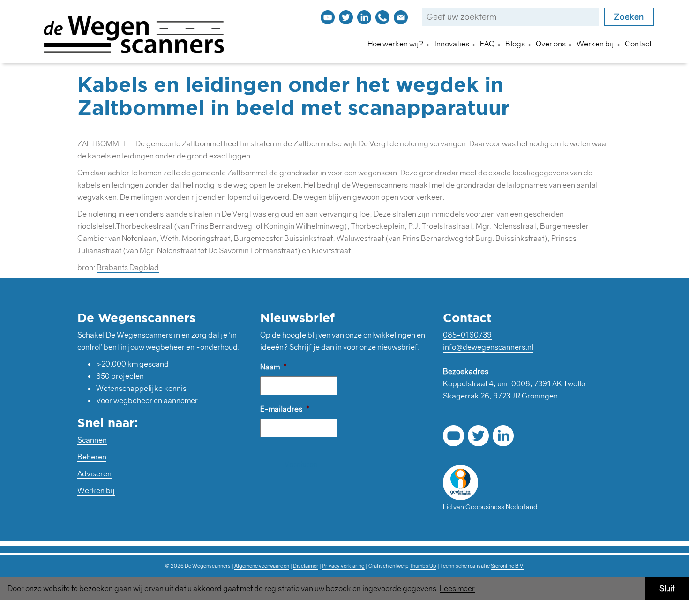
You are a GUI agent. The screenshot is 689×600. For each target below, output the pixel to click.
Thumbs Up (423, 565)
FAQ (487, 43)
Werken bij (595, 43)
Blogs (515, 43)
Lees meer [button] (457, 588)
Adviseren (94, 473)
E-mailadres (284, 408)
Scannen (92, 439)
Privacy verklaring (343, 565)
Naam (273, 366)
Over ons (551, 43)
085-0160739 (467, 334)
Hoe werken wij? (395, 43)
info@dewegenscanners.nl (488, 347)
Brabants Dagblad (128, 267)
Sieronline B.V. (507, 565)
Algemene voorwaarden (261, 565)
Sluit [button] (666, 588)
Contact (638, 43)
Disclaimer (305, 565)
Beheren (91, 456)
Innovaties (451, 43)
